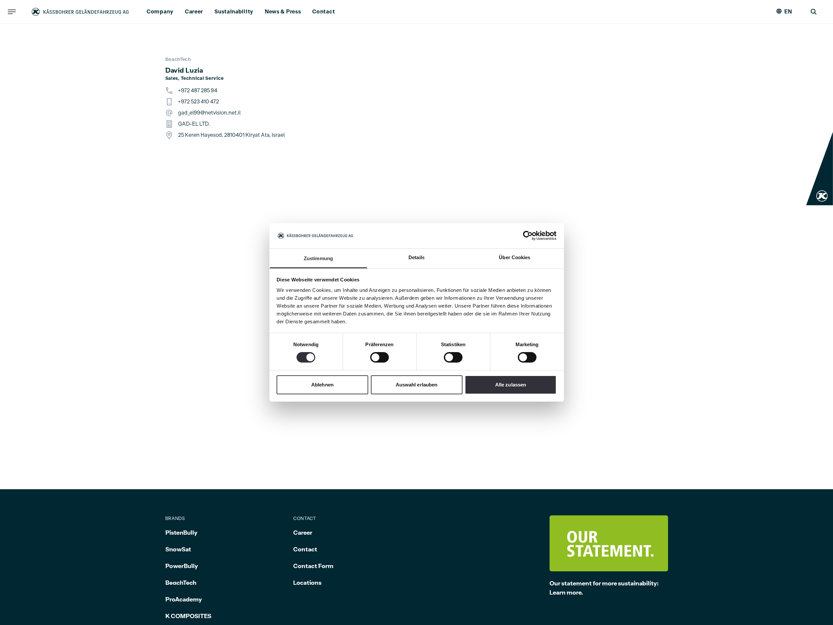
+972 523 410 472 (198, 101)
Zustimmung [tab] (318, 258)
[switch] (379, 357)
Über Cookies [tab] (514, 257)
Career (194, 11)
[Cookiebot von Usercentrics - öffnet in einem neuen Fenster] (527, 236)
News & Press (283, 11)
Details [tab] (416, 257)
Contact (323, 11)
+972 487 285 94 (197, 90)
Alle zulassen (510, 384)
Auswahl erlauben (417, 384)
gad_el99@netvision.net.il (209, 113)
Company (160, 11)
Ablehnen (322, 384)
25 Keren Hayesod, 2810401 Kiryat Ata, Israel (231, 135)
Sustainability (233, 11)
